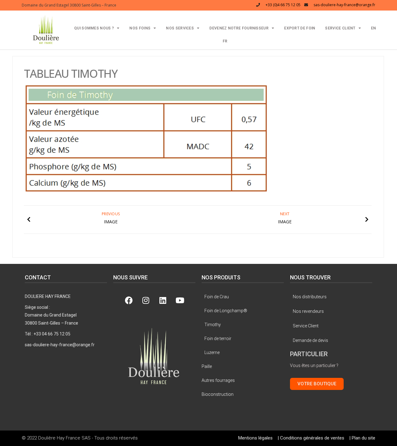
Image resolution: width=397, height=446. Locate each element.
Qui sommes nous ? (94, 28)
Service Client (340, 28)
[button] (46, 29)
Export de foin (299, 28)
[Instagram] (146, 300)
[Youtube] (180, 300)
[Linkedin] (163, 300)
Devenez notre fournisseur (239, 28)
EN (373, 28)
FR (225, 41)
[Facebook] (128, 300)
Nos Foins (139, 28)
